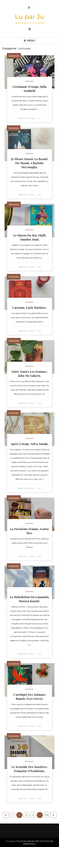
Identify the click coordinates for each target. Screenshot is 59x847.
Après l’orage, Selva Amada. (29, 444)
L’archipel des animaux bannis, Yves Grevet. (29, 696)
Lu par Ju (29, 16)
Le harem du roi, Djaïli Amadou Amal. (29, 237)
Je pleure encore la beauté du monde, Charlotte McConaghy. (29, 163)
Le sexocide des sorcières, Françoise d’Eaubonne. (29, 769)
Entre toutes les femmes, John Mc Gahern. (29, 373)
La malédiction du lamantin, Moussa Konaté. (29, 599)
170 (46, 815)
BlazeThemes (29, 844)
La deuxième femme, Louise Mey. (29, 531)
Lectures (29, 81)
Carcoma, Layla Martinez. (29, 307)
